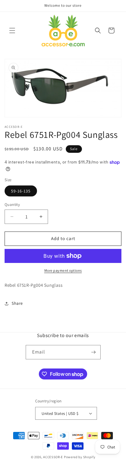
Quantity (12, 204)
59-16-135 (21, 191)
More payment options (63, 270)
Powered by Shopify (79, 457)
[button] (12, 30)
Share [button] (17, 303)
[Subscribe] (93, 352)
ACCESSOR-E (53, 457)
